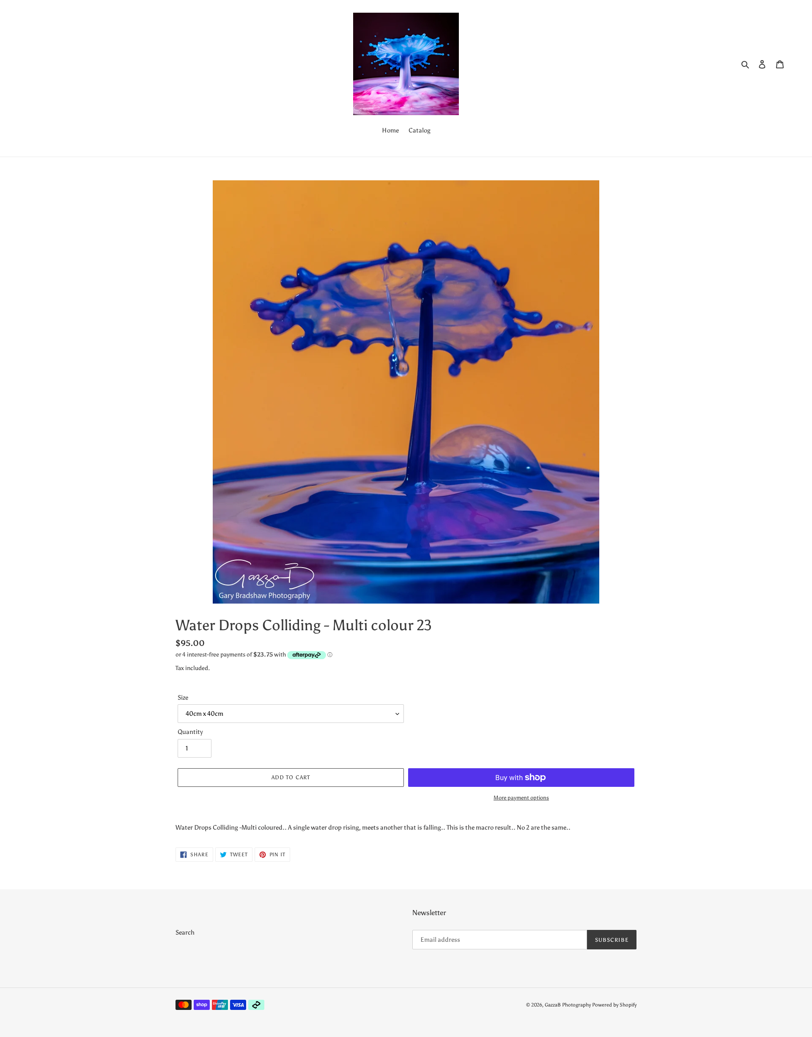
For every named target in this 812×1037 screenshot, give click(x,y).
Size (183, 697)
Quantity (190, 732)
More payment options (521, 797)
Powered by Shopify (614, 1005)
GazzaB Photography (568, 1005)
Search (185, 932)
